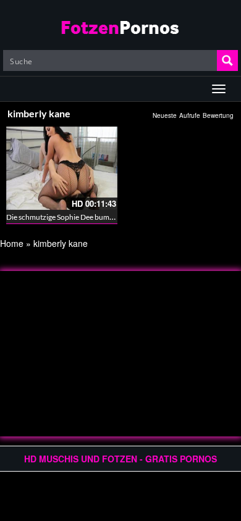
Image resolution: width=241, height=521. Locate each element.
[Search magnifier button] (227, 60)
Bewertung (218, 115)
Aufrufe (189, 115)
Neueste (165, 115)
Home (11, 243)
